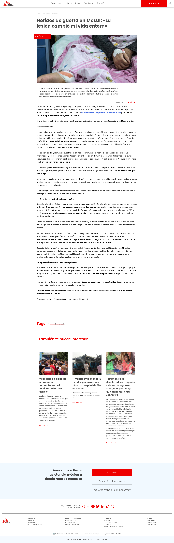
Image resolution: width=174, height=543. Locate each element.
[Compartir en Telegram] (134, 102)
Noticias (55, 13)
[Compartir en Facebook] (126, 102)
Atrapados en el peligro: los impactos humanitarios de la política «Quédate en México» (53, 385)
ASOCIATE (154, 3)
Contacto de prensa (72, 524)
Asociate (112, 472)
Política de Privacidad (90, 539)
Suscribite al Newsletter (112, 481)
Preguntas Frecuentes (74, 539)
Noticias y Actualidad (73, 518)
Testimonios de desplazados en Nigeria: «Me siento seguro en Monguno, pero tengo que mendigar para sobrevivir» (120, 387)
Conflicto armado (58, 324)
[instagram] (83, 506)
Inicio (38, 13)
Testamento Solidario (111, 522)
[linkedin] (102, 506)
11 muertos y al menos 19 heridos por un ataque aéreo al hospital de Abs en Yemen (86, 383)
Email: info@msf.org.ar (92, 534)
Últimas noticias (70, 520)
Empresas (107, 524)
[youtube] (93, 506)
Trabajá (150, 518)
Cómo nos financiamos (34, 524)
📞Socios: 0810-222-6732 (113, 534)
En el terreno (151, 520)
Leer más (42, 425)
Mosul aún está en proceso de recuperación (101, 112)
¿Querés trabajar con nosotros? (112, 490)
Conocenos (31, 518)
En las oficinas (151, 522)
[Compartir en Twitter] (128, 102)
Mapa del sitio (102, 539)
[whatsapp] (112, 506)
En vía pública (151, 524)
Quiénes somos (32, 520)
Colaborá (107, 518)
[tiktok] (107, 506)
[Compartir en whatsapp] (131, 102)
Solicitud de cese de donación (114, 526)
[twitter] (97, 506)
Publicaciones (70, 522)
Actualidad (46, 13)
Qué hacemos (31, 522)
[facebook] (88, 506)
